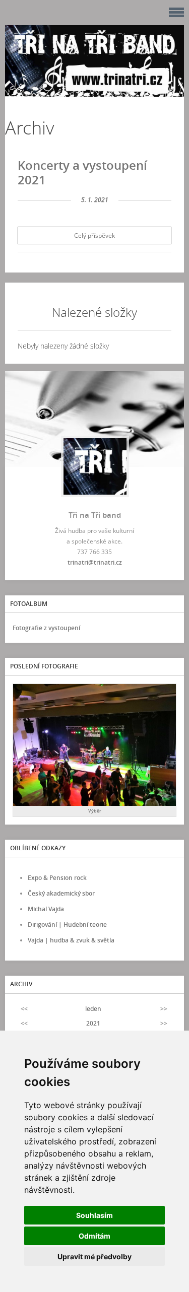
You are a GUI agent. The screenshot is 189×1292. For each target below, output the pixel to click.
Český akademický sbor (61, 893)
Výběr (94, 810)
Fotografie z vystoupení (46, 628)
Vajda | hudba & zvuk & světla (71, 940)
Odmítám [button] (94, 1236)
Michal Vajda (46, 909)
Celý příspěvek (94, 235)
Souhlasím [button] (94, 1215)
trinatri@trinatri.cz (95, 562)
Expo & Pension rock (57, 877)
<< (24, 1008)
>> (163, 1008)
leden (93, 1008)
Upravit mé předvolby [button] (94, 1256)
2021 (93, 1023)
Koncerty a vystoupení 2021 (82, 172)
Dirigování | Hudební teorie (67, 924)
